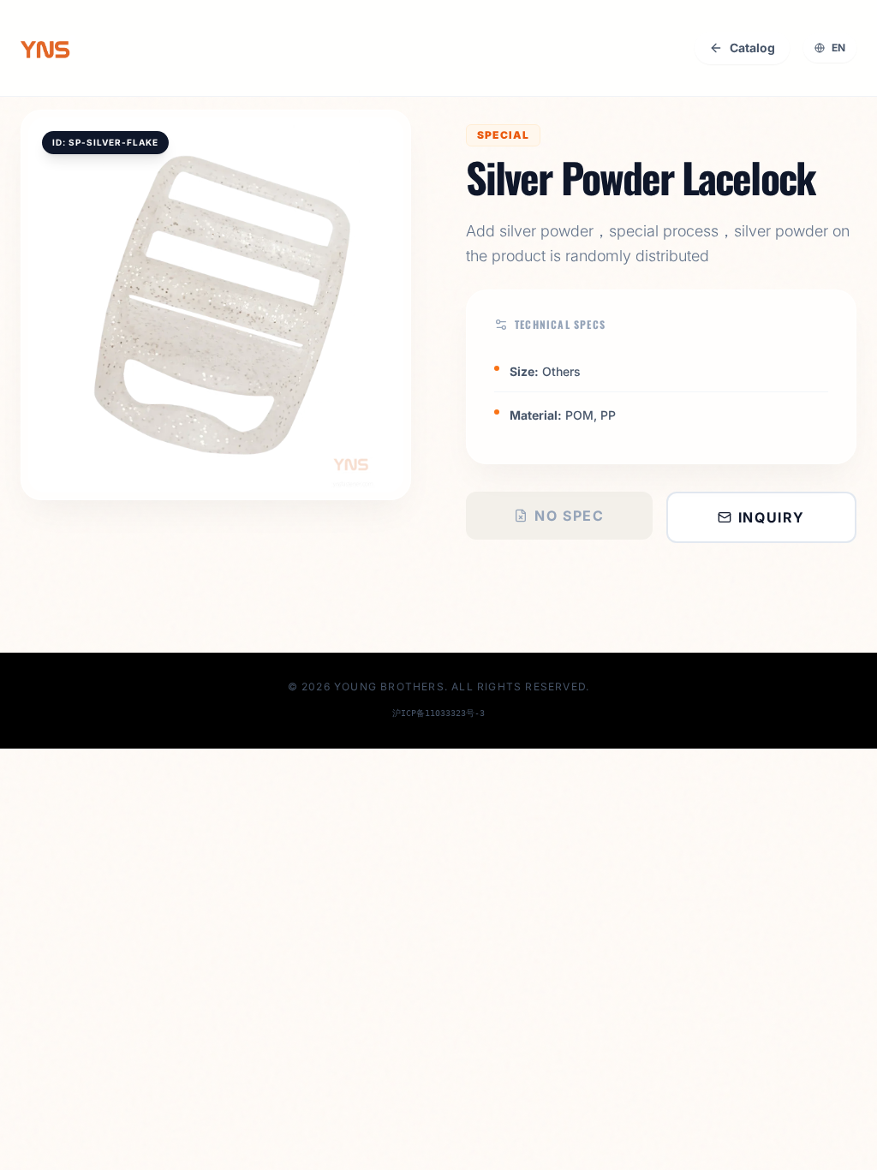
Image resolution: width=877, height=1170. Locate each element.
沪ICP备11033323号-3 (438, 713)
